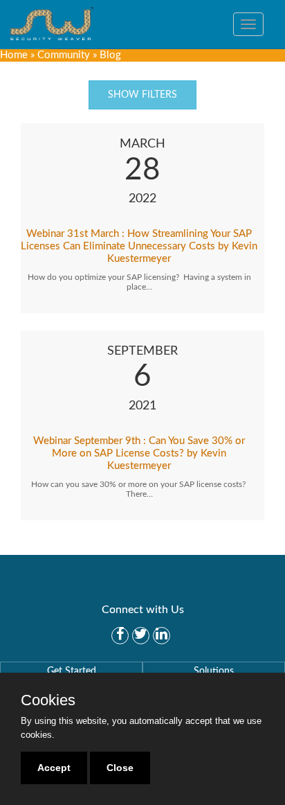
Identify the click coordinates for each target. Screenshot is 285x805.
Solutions (214, 671)
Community (63, 55)
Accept (54, 767)
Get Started (71, 671)
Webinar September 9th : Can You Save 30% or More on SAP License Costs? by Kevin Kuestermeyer (139, 453)
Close (120, 767)
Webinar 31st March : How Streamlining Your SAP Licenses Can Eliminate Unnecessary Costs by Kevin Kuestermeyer (139, 246)
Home (14, 55)
